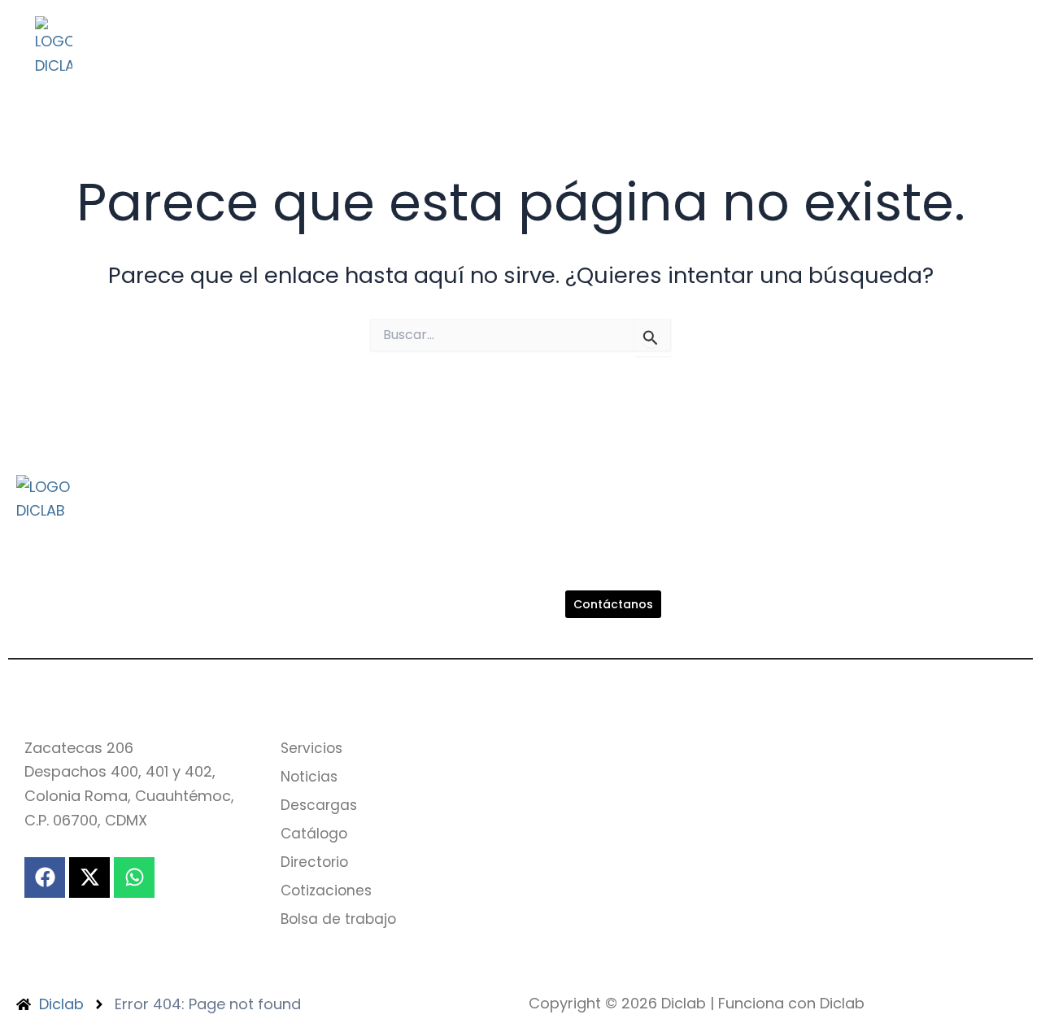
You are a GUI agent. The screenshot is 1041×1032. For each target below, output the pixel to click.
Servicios (156, 35)
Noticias (249, 35)
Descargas (351, 35)
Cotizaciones (173, 72)
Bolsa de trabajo (317, 72)
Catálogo (459, 35)
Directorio (563, 35)
